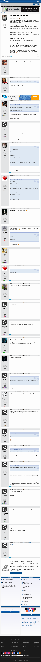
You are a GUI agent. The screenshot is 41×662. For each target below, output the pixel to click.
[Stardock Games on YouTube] (30, 609)
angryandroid (5, 415)
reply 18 (20, 433)
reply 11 (20, 449)
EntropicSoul (5, 513)
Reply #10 (11, 265)
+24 (4, 90)
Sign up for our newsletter (6, 655)
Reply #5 (11, 142)
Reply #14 (11, 337)
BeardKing (4, 20)
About (24, 639)
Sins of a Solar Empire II (14, 643)
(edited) (30, 100)
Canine (4, 451)
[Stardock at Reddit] (27, 611)
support (31, 625)
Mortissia (5, 232)
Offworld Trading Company (15, 647)
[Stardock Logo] (5, 1)
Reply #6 (11, 175)
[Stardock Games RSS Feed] (34, 611)
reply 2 (20, 104)
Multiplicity (2, 646)
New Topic (36, 4)
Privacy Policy (14, 660)
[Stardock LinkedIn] (32, 611)
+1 (4, 350)
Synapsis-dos (5, 398)
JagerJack (5, 106)
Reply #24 (11, 524)
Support (35, 637)
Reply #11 (11, 283)
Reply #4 (11, 121)
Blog (23, 641)
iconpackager (36, 621)
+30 (4, 296)
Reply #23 (11, 507)
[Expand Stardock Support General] (22, 583)
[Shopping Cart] (38, 1)
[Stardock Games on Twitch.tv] (31, 609)
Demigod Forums (23, 18)
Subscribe (26, 655)
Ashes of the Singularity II (15, 639)
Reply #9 (11, 247)
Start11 (2, 642)
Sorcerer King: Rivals (14, 650)
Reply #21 (11, 461)
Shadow (5, 361)
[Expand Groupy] (22, 590)
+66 (4, 501)
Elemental (12, 641)
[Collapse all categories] (39, 579)
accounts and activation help (34, 619)
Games (12, 637)
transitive (5, 495)
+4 (4, 155)
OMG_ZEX (5, 289)
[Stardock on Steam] (35, 609)
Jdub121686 (4, 326)
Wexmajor (5, 467)
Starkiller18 (4, 66)
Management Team (26, 642)
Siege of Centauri (13, 649)
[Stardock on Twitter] (26, 609)
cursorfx (31, 622)
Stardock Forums (26, 542)
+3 (4, 134)
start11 (23, 622)
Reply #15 (11, 355)
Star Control (13, 645)
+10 (4, 368)
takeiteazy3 (4, 435)
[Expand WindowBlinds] (22, 601)
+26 (4, 113)
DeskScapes (2, 645)
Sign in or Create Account (16, 573)
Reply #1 (11, 59)
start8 (23, 619)
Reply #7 (11, 208)
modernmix (27, 625)
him (12, 544)
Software (3, 637)
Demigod (5, 12)
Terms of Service (19, 660)
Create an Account (36, 642)
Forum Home (5, 6)
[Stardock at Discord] (29, 611)
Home (2, 12)
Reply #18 (11, 409)
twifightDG (4, 214)
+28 (4, 260)
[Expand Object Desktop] (22, 582)
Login (12, 6)
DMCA (24, 660)
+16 (4, 314)
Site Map (27, 660)
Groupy (2, 647)
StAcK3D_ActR (5, 83)
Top (38, 59)
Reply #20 (11, 445)
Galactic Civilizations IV (14, 642)
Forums (24, 650)
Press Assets (24, 646)
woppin (4, 379)
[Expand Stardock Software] (21, 579)
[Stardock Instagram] (33, 609)
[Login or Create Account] (37, 1)
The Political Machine (14, 646)
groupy (38, 618)
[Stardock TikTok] (30, 611)
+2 (4, 474)
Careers (24, 643)
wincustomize (31, 621)
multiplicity (34, 618)
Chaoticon (5, 344)
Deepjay (5, 308)
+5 (4, 332)
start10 (23, 621)
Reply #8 (11, 226)
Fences (2, 643)
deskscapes (26, 619)
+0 (4, 72)
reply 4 (20, 179)
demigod (37, 54)
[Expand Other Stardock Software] (22, 594)
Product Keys (35, 643)
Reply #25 (11, 542)
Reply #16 (11, 373)
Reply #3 (11, 100)
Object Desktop (3, 639)
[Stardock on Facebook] (28, 609)
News (23, 645)
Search (9, 6)
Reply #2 (11, 77)
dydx (5, 181)
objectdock (29, 618)
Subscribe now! (10, 611)
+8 (4, 188)
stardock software (24, 618)
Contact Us (24, 649)
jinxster (4, 128)
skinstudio (26, 622)
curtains (23, 625)
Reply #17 (11, 391)
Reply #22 (11, 489)
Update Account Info (36, 646)
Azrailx (4, 254)
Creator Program (25, 647)
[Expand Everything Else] (21, 604)
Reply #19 (11, 429)
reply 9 (18, 465)
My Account (35, 641)
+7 (4, 238)
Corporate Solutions (4, 641)
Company (24, 637)
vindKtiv (5, 548)
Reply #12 (11, 302)
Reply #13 (11, 319)
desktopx (26, 621)
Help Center (35, 639)
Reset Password (35, 645)
